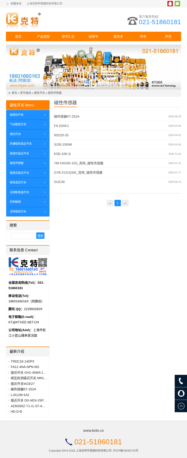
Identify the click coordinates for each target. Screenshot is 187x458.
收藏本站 (15, 3)
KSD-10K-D (62, 154)
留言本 (118, 36)
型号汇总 (68, 36)
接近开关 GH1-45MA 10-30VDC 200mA (39, 372)
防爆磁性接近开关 (21, 143)
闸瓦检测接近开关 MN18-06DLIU (34, 378)
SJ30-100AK (63, 144)
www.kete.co (93, 430)
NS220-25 (61, 135)
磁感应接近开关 (19, 153)
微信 (177, 3)
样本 (143, 36)
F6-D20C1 (61, 126)
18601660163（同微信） (26, 301)
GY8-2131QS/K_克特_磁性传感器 (78, 172)
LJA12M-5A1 (20, 395)
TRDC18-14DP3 (22, 361)
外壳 (168, 36)
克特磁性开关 (18, 211)
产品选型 (43, 36)
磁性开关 (39, 93)
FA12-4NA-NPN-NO (25, 367)
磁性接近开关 (18, 182)
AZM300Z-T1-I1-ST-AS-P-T (31, 406)
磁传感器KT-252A (66, 116)
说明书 (93, 36)
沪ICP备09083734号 (125, 450)
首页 (18, 36)
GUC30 (59, 182)
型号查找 (25, 93)
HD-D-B (16, 411)
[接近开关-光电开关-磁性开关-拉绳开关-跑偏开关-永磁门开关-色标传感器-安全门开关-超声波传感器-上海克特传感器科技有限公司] (46, 19)
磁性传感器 (55, 93)
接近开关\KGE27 (23, 384)
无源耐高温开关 (19, 192)
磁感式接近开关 (19, 173)
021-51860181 (160, 22)
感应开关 (15, 134)
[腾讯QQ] (181, 393)
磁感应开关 (16, 114)
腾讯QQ (170, 3)
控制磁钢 (15, 201)
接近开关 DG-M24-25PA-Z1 (30, 400)
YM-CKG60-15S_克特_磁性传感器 (78, 163)
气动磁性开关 (18, 124)
